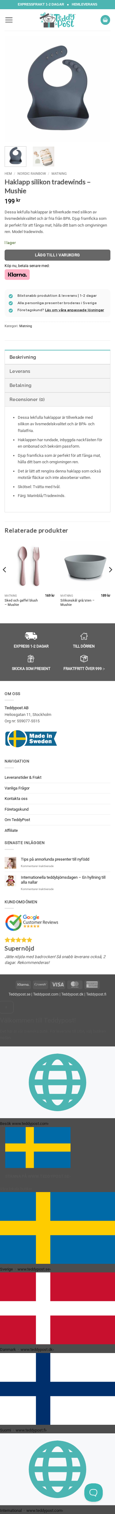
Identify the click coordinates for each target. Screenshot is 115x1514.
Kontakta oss (16, 798)
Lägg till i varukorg (57, 255)
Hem (8, 173)
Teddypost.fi (96, 994)
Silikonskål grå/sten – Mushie (77, 602)
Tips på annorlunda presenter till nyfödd (55, 859)
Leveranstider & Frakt (23, 777)
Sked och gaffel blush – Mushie (21, 602)
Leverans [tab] (20, 371)
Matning (59, 173)
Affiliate (11, 830)
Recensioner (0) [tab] (27, 399)
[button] (9, 20)
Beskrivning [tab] (23, 357)
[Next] (100, 88)
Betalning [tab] (21, 385)
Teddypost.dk (72, 994)
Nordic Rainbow (31, 173)
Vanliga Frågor (17, 788)
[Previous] (14, 88)
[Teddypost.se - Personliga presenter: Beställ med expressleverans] (57, 20)
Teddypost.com (46, 994)
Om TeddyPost (17, 819)
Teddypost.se (19, 994)
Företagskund (17, 809)
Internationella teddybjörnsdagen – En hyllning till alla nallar (63, 880)
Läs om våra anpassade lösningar (74, 310)
